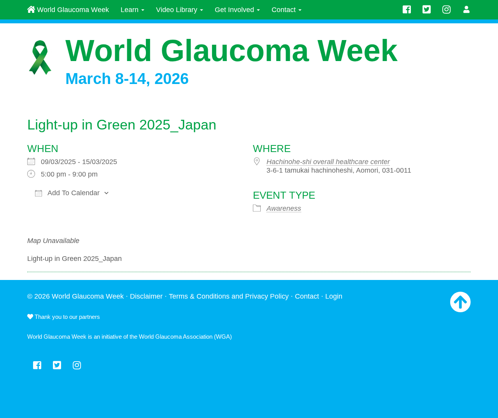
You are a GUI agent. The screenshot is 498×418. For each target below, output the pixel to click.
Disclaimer (146, 296)
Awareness (284, 208)
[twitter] (427, 9)
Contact (285, 10)
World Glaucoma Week (72, 10)
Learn (130, 10)
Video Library (177, 10)
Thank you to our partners (66, 316)
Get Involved (235, 10)
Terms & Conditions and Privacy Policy (229, 296)
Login (333, 296)
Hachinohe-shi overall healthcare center (328, 162)
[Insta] (446, 9)
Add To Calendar (73, 193)
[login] (466, 9)
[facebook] (407, 9)
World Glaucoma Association (175, 336)
